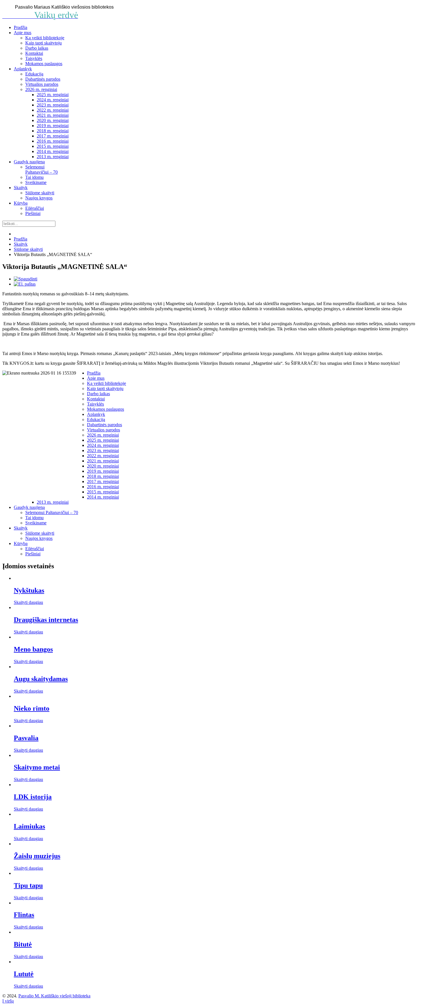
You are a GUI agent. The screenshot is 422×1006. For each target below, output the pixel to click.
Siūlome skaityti (39, 192)
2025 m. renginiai (53, 94)
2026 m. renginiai (41, 89)
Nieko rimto (31, 708)
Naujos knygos (39, 197)
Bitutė (23, 944)
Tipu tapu (28, 885)
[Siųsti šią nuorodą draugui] (25, 284)
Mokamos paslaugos (43, 63)
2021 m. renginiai (53, 115)
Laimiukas (29, 826)
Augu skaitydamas (41, 679)
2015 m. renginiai (53, 146)
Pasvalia (26, 738)
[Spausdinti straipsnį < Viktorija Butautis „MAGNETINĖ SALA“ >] (25, 278)
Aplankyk (23, 68)
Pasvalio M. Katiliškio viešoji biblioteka (54, 995)
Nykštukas (29, 590)
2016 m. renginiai (53, 141)
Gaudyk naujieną (29, 161)
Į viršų (8, 1001)
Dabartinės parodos (42, 79)
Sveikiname (36, 182)
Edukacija (34, 73)
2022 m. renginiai (53, 110)
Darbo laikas (36, 48)
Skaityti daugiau (28, 602)
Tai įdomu (34, 177)
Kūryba (21, 203)
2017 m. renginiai (53, 135)
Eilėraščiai (34, 208)
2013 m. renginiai (53, 156)
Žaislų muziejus (37, 856)
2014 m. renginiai (53, 151)
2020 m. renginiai (53, 120)
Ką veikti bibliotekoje (44, 37)
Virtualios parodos (41, 84)
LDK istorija (33, 796)
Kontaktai (34, 53)
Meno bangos (33, 649)
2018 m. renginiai (53, 130)
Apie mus (22, 32)
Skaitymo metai (37, 767)
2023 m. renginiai (53, 104)
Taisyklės (33, 58)
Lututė (24, 974)
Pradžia (20, 27)
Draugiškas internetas (46, 619)
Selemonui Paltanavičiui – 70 (41, 169)
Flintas (24, 914)
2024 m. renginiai (53, 99)
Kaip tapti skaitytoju (43, 42)
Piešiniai (32, 213)
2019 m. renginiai (53, 125)
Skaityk (21, 187)
